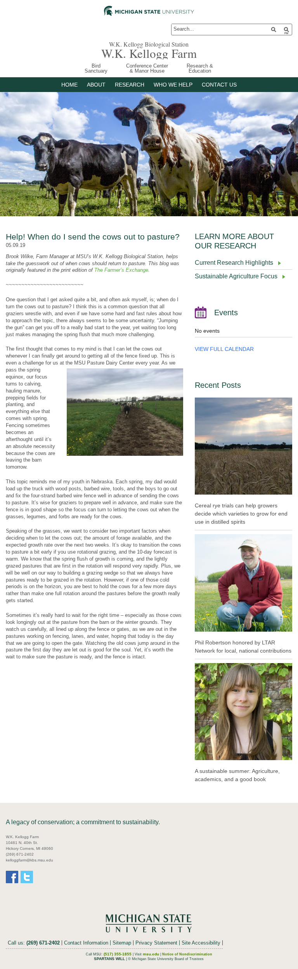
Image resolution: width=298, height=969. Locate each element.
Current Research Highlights (234, 262)
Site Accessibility (201, 942)
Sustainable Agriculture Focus (236, 276)
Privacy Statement (156, 942)
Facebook (12, 877)
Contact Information (86, 942)
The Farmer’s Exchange (121, 270)
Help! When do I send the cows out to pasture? (93, 236)
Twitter (27, 877)
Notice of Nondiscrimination (187, 954)
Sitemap (122, 942)
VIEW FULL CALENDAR (224, 349)
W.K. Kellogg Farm (149, 53)
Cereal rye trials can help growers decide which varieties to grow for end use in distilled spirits (241, 513)
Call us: (34, 942)
